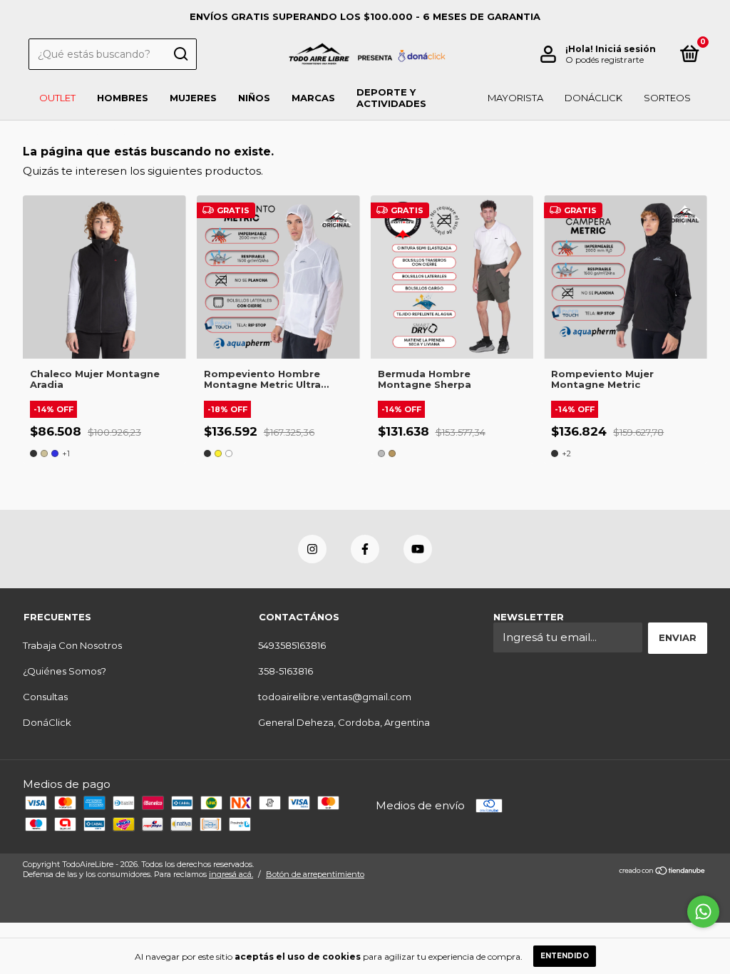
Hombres (122, 97)
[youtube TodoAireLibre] (417, 549)
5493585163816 (292, 645)
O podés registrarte (604, 59)
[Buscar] (180, 54)
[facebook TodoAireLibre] (365, 549)
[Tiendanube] (662, 871)
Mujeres (193, 97)
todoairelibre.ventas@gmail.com (334, 696)
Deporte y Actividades (391, 97)
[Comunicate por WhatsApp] (703, 912)
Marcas (313, 97)
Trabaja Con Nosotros (72, 645)
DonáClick (593, 97)
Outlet (57, 97)
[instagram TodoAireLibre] (312, 549)
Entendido (564, 955)
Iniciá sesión (625, 48)
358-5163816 (285, 671)
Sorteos (667, 97)
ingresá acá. (231, 874)
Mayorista (515, 97)
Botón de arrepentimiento (315, 874)
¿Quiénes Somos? (64, 671)
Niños (254, 97)
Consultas (45, 696)
